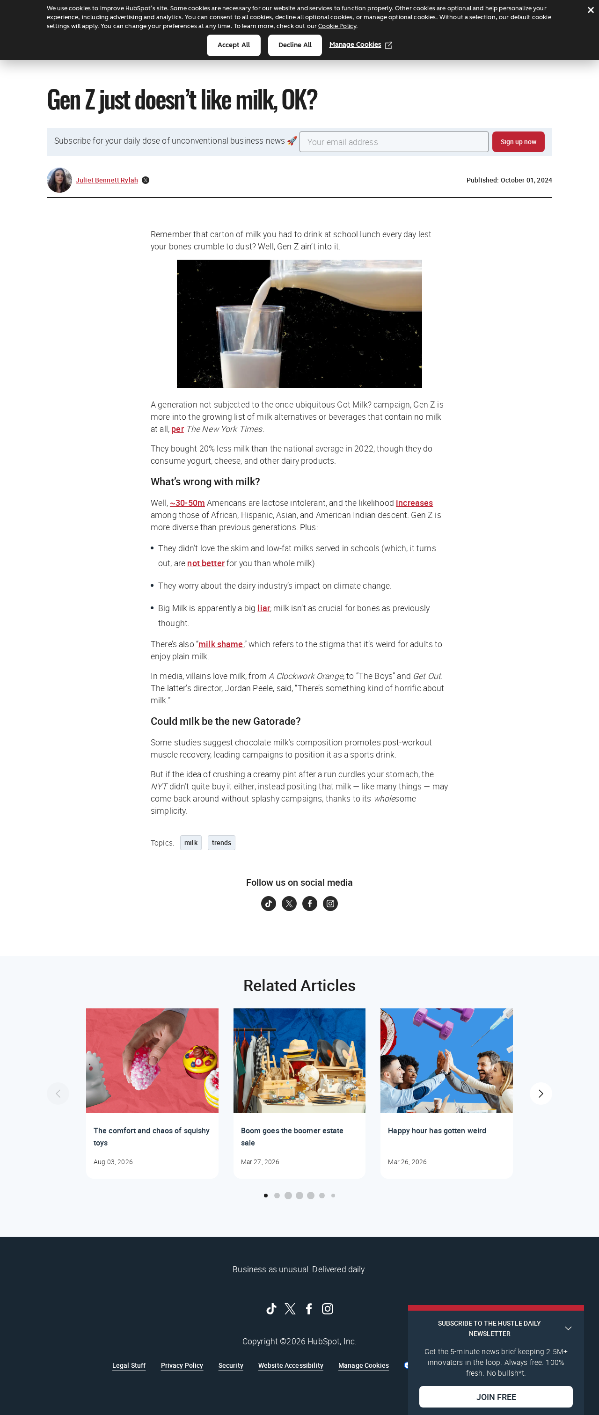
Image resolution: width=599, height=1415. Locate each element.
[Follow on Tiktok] (268, 903)
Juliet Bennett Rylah (107, 179)
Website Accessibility (290, 1365)
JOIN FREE (496, 1396)
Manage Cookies (355, 45)
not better (206, 563)
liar (263, 607)
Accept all (234, 45)
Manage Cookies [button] (363, 1365)
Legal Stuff (129, 1365)
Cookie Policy (337, 25)
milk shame (220, 643)
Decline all (295, 45)
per (177, 428)
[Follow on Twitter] (289, 903)
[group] (152, 1094)
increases (414, 502)
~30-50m (187, 502)
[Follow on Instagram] (330, 903)
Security (231, 1365)
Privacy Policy (182, 1365)
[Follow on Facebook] (309, 903)
